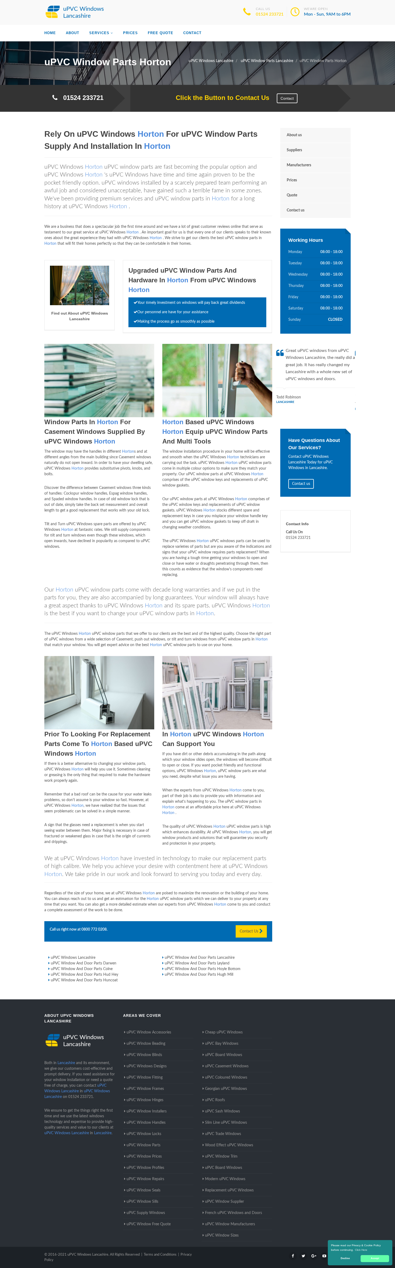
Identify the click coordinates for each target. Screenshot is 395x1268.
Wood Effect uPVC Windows (229, 1145)
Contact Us (249, 931)
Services (99, 33)
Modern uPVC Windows (225, 1179)
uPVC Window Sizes (222, 1235)
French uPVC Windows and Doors (233, 1213)
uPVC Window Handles (146, 1123)
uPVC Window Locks (144, 1134)
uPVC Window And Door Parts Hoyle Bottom (202, 969)
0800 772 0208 (94, 929)
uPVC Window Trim (221, 1156)
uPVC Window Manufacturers (230, 1224)
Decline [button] (345, 1258)
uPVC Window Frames (145, 1089)
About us (294, 135)
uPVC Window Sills (142, 1202)
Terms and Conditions (160, 1254)
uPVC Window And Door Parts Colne (82, 969)
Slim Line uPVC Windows (226, 1123)
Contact (192, 33)
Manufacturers (299, 165)
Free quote (160, 33)
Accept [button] (375, 1258)
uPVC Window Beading (146, 1044)
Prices (130, 33)
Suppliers (294, 150)
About (72, 33)
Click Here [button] (361, 1249)
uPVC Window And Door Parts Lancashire (200, 958)
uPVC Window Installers (147, 1111)
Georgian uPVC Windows (226, 1089)
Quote (292, 195)
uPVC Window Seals (143, 1190)
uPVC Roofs (215, 1100)
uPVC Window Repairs (145, 1179)
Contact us (295, 210)
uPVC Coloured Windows (226, 1077)
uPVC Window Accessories (149, 1032)
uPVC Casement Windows (227, 1066)
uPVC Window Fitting (145, 1077)
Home (50, 33)
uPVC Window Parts (143, 1145)
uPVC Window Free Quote (149, 1224)
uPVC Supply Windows (146, 1213)
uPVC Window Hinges (145, 1100)
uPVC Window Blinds (144, 1055)
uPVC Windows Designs (147, 1066)
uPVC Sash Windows (222, 1111)
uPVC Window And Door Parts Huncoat (84, 980)
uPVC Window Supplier (224, 1202)
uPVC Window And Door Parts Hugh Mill (199, 975)
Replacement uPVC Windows (229, 1190)
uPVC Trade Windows (223, 1134)
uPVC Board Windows (223, 1055)
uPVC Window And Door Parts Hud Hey (84, 975)
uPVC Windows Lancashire (73, 958)
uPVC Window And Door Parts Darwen (83, 963)
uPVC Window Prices (144, 1156)
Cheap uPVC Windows (224, 1032)
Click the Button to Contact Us (219, 97)
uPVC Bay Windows (221, 1044)
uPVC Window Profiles (145, 1168)
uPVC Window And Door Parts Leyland (197, 963)
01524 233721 (269, 14)
